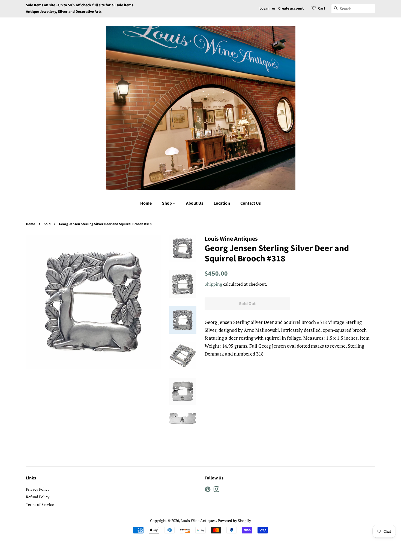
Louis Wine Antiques (198, 520)
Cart (321, 8)
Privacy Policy (37, 489)
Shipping (213, 284)
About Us (194, 203)
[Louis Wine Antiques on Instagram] (216, 490)
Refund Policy (37, 496)
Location (222, 203)
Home (146, 203)
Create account (291, 8)
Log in (264, 8)
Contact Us (250, 203)
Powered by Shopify (234, 520)
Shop (167, 203)
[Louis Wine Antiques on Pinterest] (208, 490)
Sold (47, 224)
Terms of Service (40, 504)
